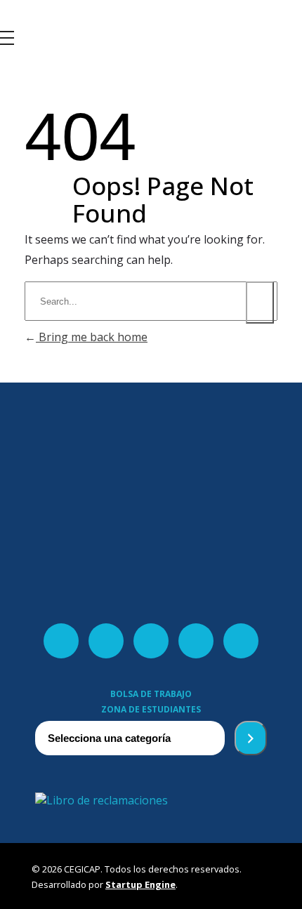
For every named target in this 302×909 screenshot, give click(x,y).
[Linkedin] (151, 640)
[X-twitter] (106, 640)
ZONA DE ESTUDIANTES (151, 709)
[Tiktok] (240, 640)
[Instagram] (196, 640)
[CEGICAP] (38, 23)
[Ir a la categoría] (251, 738)
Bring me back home (91, 337)
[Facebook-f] (61, 640)
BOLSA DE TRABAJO (151, 694)
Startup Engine (140, 884)
